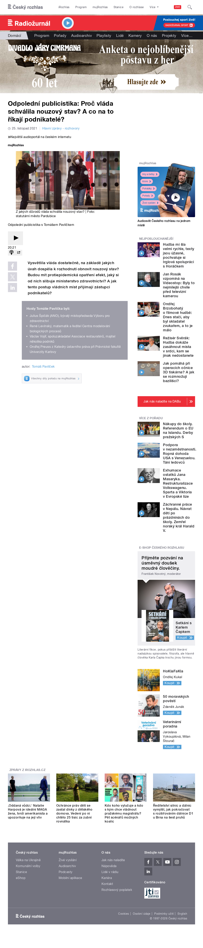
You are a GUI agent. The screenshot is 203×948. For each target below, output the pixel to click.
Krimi (145, 181)
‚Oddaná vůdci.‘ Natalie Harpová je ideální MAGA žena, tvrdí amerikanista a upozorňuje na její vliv (28, 811)
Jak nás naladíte (113, 860)
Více (186, 35)
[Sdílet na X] (12, 276)
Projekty (169, 35)
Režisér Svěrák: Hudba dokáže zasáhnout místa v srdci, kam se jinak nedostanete (178, 347)
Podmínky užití (164, 913)
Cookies (123, 913)
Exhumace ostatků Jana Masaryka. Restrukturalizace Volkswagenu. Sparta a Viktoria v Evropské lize (178, 483)
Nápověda (109, 866)
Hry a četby (148, 174)
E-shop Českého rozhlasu (161, 547)
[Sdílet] (18, 253)
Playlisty (104, 35)
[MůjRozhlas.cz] (16, 146)
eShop (20, 878)
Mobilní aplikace (70, 878)
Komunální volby (28, 866)
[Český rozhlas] (25, 7)
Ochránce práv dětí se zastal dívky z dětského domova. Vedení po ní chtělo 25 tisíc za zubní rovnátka (74, 813)
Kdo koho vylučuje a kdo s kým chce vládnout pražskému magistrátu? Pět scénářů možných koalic (124, 813)
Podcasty (66, 872)
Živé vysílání (148, 202)
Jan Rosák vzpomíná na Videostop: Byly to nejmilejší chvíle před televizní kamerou (179, 285)
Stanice (119, 7)
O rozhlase (136, 7)
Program (81, 7)
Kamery (135, 35)
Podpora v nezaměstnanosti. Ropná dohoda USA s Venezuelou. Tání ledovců (179, 453)
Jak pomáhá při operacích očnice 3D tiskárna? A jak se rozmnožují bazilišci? (178, 372)
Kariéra (107, 878)
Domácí (14, 35)
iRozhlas (64, 7)
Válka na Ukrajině (28, 860)
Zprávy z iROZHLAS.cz (28, 770)
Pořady (60, 35)
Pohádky (147, 188)
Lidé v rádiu (110, 872)
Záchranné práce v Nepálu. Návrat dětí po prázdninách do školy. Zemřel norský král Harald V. (178, 517)
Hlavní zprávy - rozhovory (60, 128)
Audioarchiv (81, 35)
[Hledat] (189, 7)
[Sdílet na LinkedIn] (12, 287)
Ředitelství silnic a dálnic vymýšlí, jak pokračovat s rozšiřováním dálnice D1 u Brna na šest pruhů (173, 811)
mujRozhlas (100, 7)
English (182, 913)
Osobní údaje (141, 913)
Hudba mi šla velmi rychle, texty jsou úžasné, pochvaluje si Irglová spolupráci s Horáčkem (178, 255)
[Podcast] (11, 253)
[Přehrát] (15, 238)
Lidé (120, 35)
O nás (152, 35)
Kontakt (107, 884)
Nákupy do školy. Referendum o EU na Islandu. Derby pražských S (178, 430)
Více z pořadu (151, 418)
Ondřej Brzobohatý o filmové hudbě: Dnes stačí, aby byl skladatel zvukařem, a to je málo (177, 317)
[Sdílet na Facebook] (12, 266)
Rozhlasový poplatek (117, 890)
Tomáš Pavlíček (43, 366)
